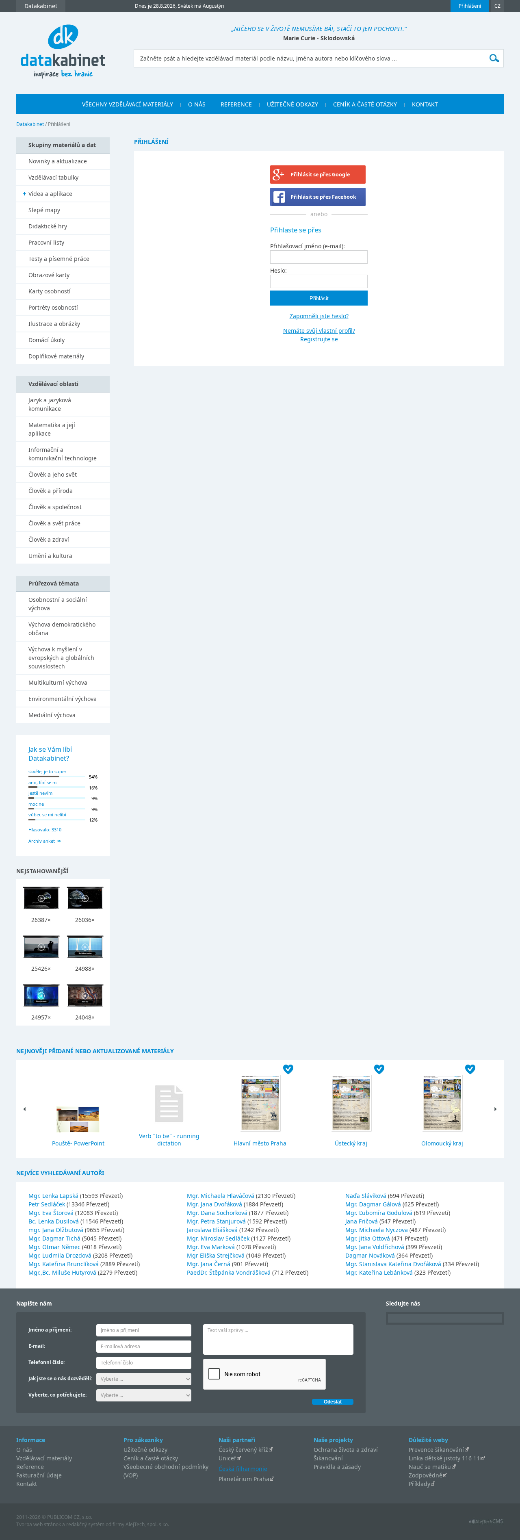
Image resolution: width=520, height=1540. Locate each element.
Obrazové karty (48, 275)
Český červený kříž (243, 1449)
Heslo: (278, 270)
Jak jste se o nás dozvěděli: (60, 1378)
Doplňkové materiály (56, 356)
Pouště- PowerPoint (78, 1143)
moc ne (36, 804)
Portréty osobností (53, 307)
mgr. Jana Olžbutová (56, 1230)
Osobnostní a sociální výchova (57, 604)
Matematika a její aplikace (51, 429)
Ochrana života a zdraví (346, 1449)
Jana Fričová (362, 1221)
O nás (24, 1449)
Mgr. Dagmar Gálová (374, 1204)
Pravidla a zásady (337, 1467)
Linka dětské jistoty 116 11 (444, 1458)
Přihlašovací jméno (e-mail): (307, 246)
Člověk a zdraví (48, 539)
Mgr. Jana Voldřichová (375, 1247)
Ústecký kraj (351, 1143)
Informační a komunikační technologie (62, 454)
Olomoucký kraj (442, 1143)
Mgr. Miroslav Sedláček (219, 1238)
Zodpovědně (425, 1475)
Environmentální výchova (62, 699)
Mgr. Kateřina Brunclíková (64, 1264)
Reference (30, 1467)
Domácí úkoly (46, 340)
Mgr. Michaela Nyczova (377, 1230)
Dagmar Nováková (370, 1255)
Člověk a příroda (50, 491)
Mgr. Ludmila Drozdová (60, 1255)
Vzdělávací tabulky (53, 177)
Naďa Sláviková (366, 1195)
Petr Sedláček (47, 1204)
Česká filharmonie (243, 1468)
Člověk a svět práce (54, 523)
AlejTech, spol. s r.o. (147, 1524)
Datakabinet (30, 124)
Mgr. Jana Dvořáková (215, 1204)
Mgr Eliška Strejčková (216, 1255)
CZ (497, 5)
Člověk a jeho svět (52, 474)
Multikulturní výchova (57, 682)
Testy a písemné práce (58, 258)
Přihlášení (470, 5)
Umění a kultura (50, 556)
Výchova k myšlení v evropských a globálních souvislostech (61, 657)
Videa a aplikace (50, 193)
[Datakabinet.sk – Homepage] (63, 47)
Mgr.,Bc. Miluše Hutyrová (63, 1272)
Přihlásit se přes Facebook (323, 196)
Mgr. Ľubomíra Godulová (379, 1213)
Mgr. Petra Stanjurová (217, 1221)
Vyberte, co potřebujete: (57, 1394)
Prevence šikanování (436, 1449)
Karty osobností (49, 291)
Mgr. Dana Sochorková (218, 1213)
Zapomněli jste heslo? (319, 316)
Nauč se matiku (430, 1467)
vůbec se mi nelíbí (47, 814)
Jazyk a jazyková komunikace (49, 404)
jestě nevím (40, 793)
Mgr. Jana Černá (209, 1264)
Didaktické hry (47, 226)
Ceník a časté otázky (151, 1458)
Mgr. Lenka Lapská (54, 1195)
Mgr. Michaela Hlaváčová (221, 1195)
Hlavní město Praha (260, 1143)
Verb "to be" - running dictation (169, 1139)
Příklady (419, 1484)
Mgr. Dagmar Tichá (55, 1238)
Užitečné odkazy (145, 1449)
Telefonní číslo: (46, 1362)
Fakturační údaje (39, 1475)
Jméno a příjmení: (50, 1329)
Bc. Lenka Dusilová (54, 1221)
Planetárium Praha (244, 1479)
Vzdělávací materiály (44, 1458)
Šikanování (328, 1458)
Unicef (227, 1458)
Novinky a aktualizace (57, 161)
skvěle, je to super (47, 771)
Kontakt (26, 1484)
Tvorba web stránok (38, 1524)
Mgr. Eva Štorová (51, 1213)
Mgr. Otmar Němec (55, 1247)
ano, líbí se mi (43, 782)
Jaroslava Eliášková (213, 1230)
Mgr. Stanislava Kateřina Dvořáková (394, 1264)
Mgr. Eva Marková (211, 1247)
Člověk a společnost (55, 507)
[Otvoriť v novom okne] (486, 1523)
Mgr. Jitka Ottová (368, 1238)
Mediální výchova (52, 715)
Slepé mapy (44, 210)
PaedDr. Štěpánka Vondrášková (229, 1272)
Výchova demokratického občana (61, 628)
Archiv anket (41, 841)
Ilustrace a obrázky (54, 324)
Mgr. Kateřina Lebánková (379, 1272)
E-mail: (36, 1346)
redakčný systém (85, 1524)
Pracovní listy (46, 242)
